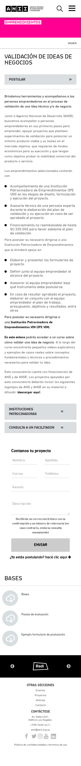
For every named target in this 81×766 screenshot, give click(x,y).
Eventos (40, 690)
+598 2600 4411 (40, 724)
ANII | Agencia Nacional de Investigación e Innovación (25, 9)
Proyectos (40, 695)
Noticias (40, 700)
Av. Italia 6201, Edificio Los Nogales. (40, 718)
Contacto (40, 705)
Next (68, 666)
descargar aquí (29, 392)
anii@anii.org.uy (40, 729)
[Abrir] (72, 8)
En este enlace (14, 337)
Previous (12, 666)
